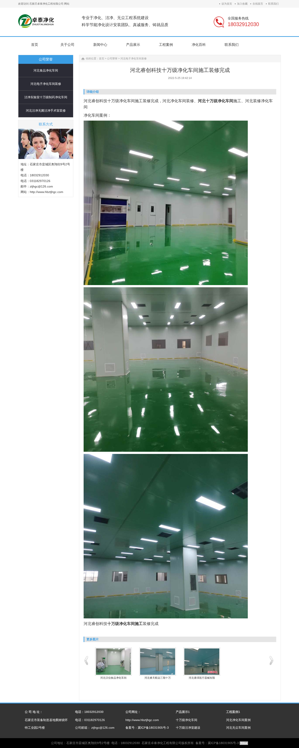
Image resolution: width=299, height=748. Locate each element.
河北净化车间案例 (238, 720)
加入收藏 (242, 3)
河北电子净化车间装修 (45, 84)
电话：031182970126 (90, 720)
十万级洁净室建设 (188, 727)
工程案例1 (233, 712)
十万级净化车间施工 (125, 623)
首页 (101, 58)
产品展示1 (183, 712)
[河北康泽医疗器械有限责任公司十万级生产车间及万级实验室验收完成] (202, 662)
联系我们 (273, 3)
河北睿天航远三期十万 (157, 677)
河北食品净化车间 (45, 70)
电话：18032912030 (89, 712)
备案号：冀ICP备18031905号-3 (147, 727)
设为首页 (227, 3)
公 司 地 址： (34, 712)
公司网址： (133, 712)
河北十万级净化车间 (215, 101)
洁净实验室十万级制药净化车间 (45, 97)
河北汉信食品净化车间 (113, 677)
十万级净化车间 (186, 720)
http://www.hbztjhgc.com (142, 720)
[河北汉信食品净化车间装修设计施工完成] (113, 662)
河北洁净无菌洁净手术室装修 (46, 110)
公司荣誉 (112, 58)
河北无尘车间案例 (238, 727)
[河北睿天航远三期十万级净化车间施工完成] (157, 662)
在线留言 (258, 3)
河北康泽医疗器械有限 (202, 677)
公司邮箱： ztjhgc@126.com (94, 727)
